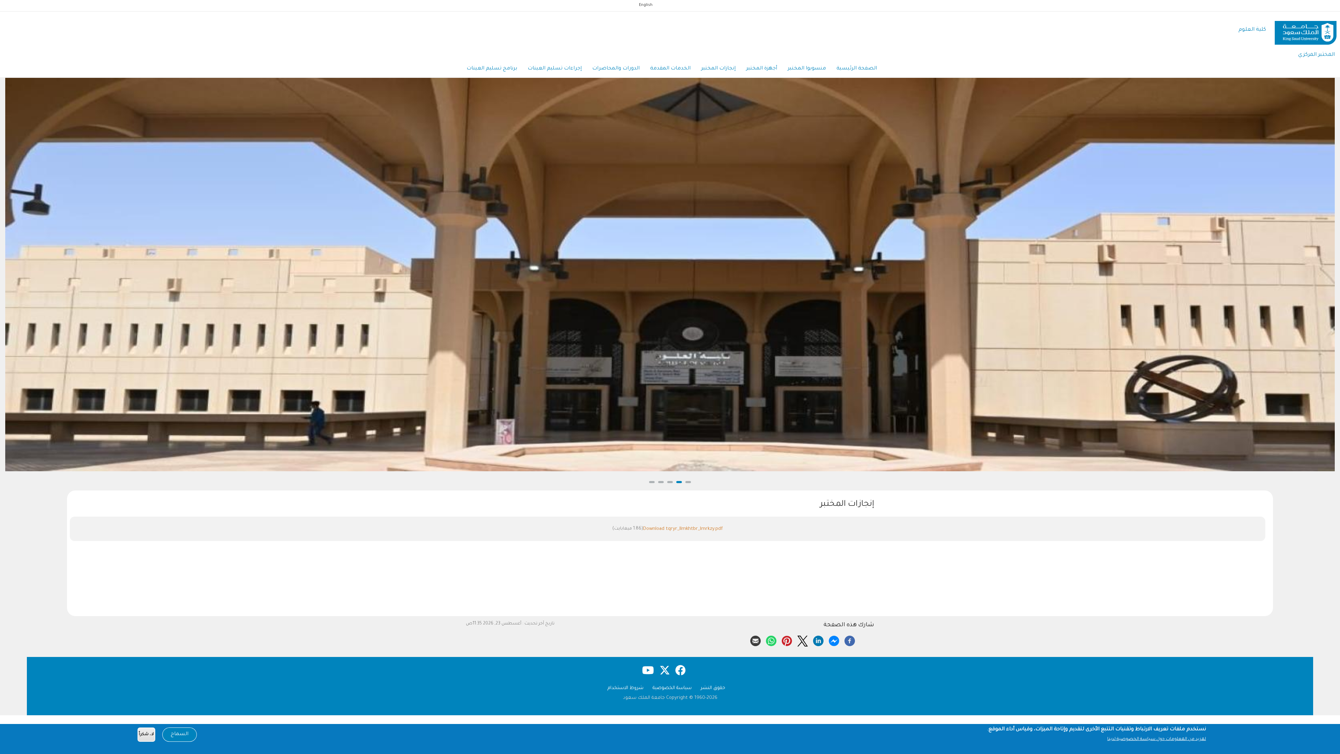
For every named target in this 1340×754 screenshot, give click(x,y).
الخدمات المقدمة (670, 69)
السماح (179, 734)
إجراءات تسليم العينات (555, 69)
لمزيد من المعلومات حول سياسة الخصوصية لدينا (1156, 739)
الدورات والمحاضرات (616, 69)
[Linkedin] (818, 639)
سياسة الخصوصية (672, 688)
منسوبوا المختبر (807, 69)
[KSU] (1305, 30)
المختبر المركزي (1316, 55)
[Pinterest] (787, 639)
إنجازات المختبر (718, 69)
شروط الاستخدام (625, 688)
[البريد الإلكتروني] (755, 639)
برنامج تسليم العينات (492, 69)
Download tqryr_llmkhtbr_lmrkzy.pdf (683, 529)
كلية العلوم (1252, 30)
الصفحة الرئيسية (856, 69)
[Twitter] (802, 639)
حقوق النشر (713, 688)
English (646, 5)
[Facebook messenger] (834, 639)
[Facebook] (849, 639)
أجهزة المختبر (761, 69)
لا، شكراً (146, 734)
